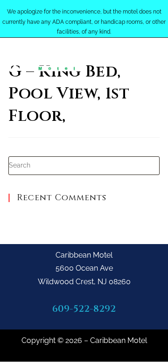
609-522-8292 (84, 308)
